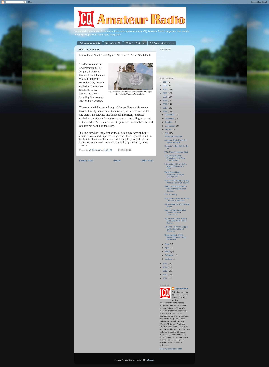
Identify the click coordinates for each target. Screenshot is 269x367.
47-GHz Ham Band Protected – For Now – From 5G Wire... (175, 158)
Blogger (150, 360)
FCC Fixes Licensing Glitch (176, 152)
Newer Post (86, 160)
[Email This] (119, 150)
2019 (165, 100)
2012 (165, 275)
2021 (165, 93)
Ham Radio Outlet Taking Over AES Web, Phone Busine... (175, 220)
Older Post (147, 160)
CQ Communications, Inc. (162, 43)
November (170, 118)
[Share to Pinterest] (130, 150)
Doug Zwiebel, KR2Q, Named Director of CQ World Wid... (175, 237)
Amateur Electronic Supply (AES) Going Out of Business (176, 229)
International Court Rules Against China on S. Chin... (175, 166)
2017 (165, 108)
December (170, 115)
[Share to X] (124, 150)
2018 (165, 104)
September (170, 126)
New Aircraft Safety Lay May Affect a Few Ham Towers (176, 181)
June (167, 244)
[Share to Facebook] (127, 150)
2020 (165, 97)
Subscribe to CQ (113, 43)
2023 (165, 86)
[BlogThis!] (122, 150)
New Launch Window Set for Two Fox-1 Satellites (177, 199)
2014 (165, 267)
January (169, 259)
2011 (165, 278)
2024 (165, 82)
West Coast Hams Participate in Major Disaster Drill (174, 174)
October (169, 122)
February (169, 255)
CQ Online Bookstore (135, 43)
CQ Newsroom (181, 288)
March (168, 252)
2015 (165, 263)
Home (117, 160)
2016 (165, 112)
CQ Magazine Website (90, 43)
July (167, 133)
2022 (165, 89)
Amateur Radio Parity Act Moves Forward (175, 141)
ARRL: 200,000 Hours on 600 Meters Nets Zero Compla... (175, 188)
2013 (165, 271)
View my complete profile (171, 349)
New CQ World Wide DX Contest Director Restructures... (175, 212)
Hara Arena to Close (173, 136)
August (168, 130)
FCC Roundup (170, 195)
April (167, 248)
